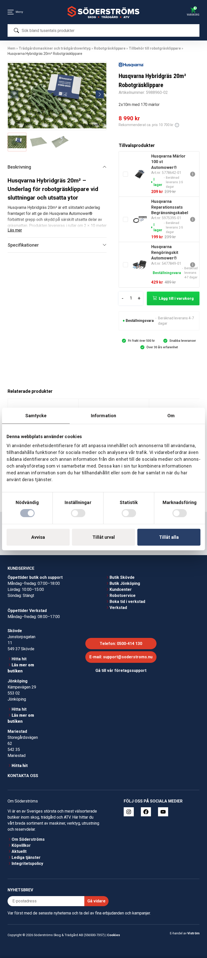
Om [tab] (171, 415)
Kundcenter (121, 589)
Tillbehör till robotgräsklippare (155, 48)
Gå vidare (96, 901)
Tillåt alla (169, 537)
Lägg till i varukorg (176, 298)
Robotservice (123, 595)
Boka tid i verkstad (127, 601)
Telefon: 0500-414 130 (121, 643)
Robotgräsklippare (109, 48)
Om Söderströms (28, 839)
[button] (100, 94)
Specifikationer (23, 245)
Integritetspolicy (27, 863)
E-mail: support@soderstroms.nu (120, 657)
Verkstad (118, 607)
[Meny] (11, 12)
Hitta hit (19, 659)
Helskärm (90, 125)
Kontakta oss (23, 775)
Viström (193, 933)
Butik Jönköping (125, 583)
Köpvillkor (21, 845)
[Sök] (16, 30)
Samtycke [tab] (36, 415)
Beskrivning (19, 167)
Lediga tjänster (26, 857)
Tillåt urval (103, 537)
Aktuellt (19, 851)
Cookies (113, 935)
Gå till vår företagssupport (120, 670)
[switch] (78, 513)
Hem (11, 48)
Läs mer (15, 230)
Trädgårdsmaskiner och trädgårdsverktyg (55, 48)
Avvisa (38, 537)
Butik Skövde (122, 577)
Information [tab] (103, 415)
